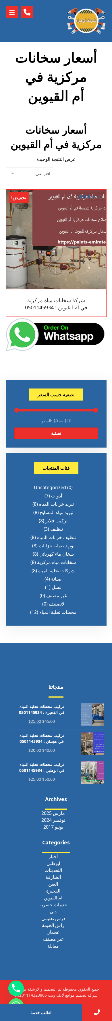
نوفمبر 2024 (53, 820)
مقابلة (53, 946)
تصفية (56, 433)
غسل (56, 587)
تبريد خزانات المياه (56, 504)
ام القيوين (53, 898)
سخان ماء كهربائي (56, 554)
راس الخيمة (53, 925)
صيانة (56, 579)
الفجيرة (53, 891)
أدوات (56, 496)
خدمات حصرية (53, 904)
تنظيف (56, 529)
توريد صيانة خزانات (56, 545)
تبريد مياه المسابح (56, 512)
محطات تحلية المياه (57, 612)
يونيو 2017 (53, 827)
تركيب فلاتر (56, 521)
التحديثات (53, 870)
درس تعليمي (53, 918)
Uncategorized (50, 487)
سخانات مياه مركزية (56, 562)
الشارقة (53, 877)
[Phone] (16, 988)
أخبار (53, 856)
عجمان (53, 932)
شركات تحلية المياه (56, 570)
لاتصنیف (56, 604)
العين (53, 884)
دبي (53, 911)
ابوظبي (53, 863)
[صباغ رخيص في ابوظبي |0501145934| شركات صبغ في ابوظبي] (86, 21)
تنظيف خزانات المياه (56, 537)
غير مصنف (56, 595)
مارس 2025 (53, 813)
